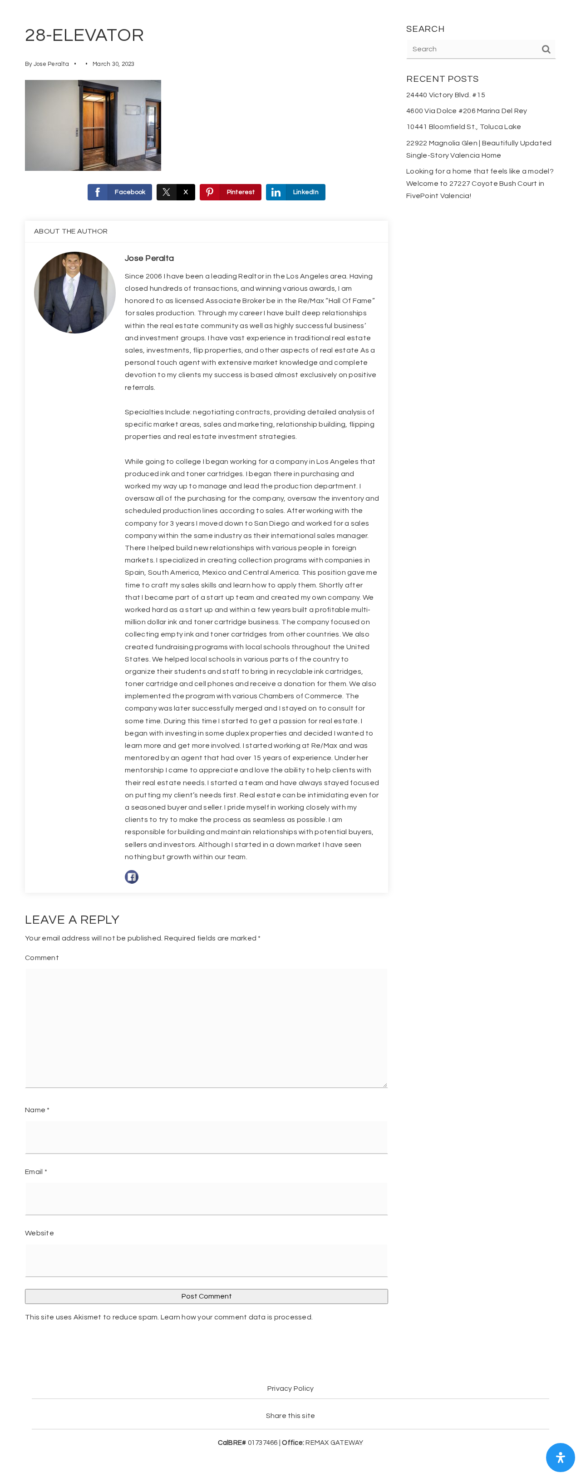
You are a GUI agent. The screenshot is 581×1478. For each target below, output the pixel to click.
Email (36, 1171)
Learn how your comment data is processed (236, 1317)
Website (39, 1233)
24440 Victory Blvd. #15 (445, 95)
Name (37, 1110)
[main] (290, 677)
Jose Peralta (51, 64)
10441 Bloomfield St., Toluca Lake (463, 126)
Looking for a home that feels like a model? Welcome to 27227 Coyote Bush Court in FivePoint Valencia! (480, 183)
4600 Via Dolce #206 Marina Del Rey (466, 110)
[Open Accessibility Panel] (560, 1457)
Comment (42, 957)
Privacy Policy (290, 1388)
